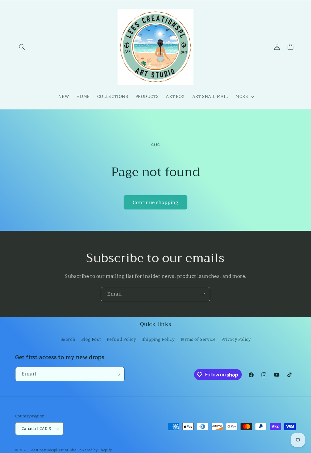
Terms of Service (198, 339)
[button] (22, 47)
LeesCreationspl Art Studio (53, 450)
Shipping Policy (158, 339)
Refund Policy (121, 339)
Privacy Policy (236, 339)
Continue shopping (155, 202)
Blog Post (91, 339)
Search (68, 339)
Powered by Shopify (94, 450)
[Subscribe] (203, 294)
